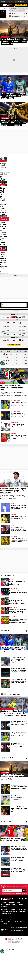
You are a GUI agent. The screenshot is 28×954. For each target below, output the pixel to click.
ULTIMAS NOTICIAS (14, 5)
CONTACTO (21, 909)
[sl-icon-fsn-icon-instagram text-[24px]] (16, 899)
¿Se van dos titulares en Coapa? (16, 1)
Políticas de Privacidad (7, 922)
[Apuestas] (26, 821)
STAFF (14, 909)
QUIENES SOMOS (6, 909)
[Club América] (26, 758)
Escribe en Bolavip (6, 911)
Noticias (4, 8)
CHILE (2, 904)
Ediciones (3, 902)
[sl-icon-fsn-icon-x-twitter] (19, 899)
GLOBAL (8, 904)
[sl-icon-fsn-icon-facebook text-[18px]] (13, 899)
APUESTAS (22, 911)
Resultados (14, 8)
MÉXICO (14, 904)
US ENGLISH (4, 906)
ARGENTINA (11, 902)
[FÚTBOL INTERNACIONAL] (26, 694)
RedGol (15, 911)
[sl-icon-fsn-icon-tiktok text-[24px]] (23, 899)
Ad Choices (4, 923)
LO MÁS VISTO (23, 8)
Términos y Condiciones (21, 893)
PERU (20, 904)
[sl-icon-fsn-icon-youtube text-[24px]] (26, 899)
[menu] (1, 5)
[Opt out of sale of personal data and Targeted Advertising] (2, 951)
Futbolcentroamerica (7, 913)
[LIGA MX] (26, 631)
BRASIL (19, 902)
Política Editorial (20, 922)
